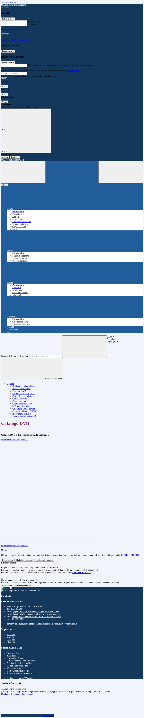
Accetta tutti (44, 560)
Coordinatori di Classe (22, 404)
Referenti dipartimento (22, 406)
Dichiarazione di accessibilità (19, 663)
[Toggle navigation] (23, 172)
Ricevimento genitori (21, 414)
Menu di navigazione (53, 379)
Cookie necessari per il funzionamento (18, 580)
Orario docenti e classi (22, 396)
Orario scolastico (19, 398)
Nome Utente (34, 21)
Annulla (5, 157)
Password (32, 24)
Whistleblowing (14, 668)
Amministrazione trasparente (19, 673)
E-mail (31, 65)
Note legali (11, 655)
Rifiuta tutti (24, 560)
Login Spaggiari (73, 71)
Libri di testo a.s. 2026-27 (23, 393)
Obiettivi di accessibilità (17, 666)
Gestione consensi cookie (18, 671)
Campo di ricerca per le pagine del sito (18, 356)
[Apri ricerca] (120, 172)
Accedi (5, 8)
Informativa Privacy (15, 658)
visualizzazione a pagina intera (14, 439)
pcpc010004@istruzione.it (36, 611)
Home (109, 336)
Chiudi (4, 86)
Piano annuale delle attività (24, 416)
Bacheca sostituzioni (21, 388)
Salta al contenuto (9, 2)
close (4, 185)
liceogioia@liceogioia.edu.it (36, 614)
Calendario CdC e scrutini (23, 409)
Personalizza (7, 560)
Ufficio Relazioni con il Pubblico (21, 660)
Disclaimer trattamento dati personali (17, 694)
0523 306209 (16, 609)
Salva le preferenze (23, 585)
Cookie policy (13, 653)
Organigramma (19, 401)
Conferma (15, 157)
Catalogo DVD (19, 391)
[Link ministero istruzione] (13, 5)
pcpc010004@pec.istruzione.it (36, 616)
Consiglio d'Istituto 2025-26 (24, 411)
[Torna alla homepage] (72, 160)
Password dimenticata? (11, 29)
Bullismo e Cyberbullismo (24, 386)
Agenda (110, 339)
